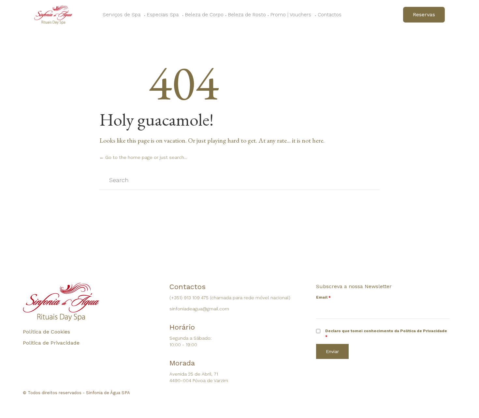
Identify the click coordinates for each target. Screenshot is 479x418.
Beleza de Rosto (247, 15)
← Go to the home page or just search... (143, 157)
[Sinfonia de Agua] (53, 14)
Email (323, 297)
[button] (424, 15)
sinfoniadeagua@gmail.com (199, 308)
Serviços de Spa (121, 15)
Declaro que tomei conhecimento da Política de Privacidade (386, 334)
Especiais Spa (163, 15)
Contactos (329, 15)
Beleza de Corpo (204, 15)
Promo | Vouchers (290, 15)
